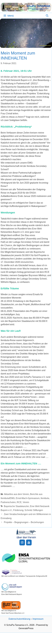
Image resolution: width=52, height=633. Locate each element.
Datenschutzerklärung (19, 619)
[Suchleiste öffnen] (47, 15)
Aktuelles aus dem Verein (16, 494)
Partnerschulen (8, 502)
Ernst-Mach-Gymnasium (28, 498)
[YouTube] (29, 542)
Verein (26, 502)
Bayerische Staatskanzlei (16, 506)
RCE (19, 502)
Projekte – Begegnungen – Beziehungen (24, 522)
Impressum (38, 619)
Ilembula (45, 498)
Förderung (18, 510)
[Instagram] (22, 542)
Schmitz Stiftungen (34, 510)
